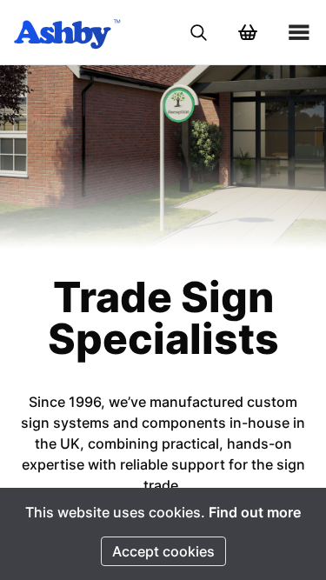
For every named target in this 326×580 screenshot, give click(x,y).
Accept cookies (163, 551)
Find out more (255, 512)
